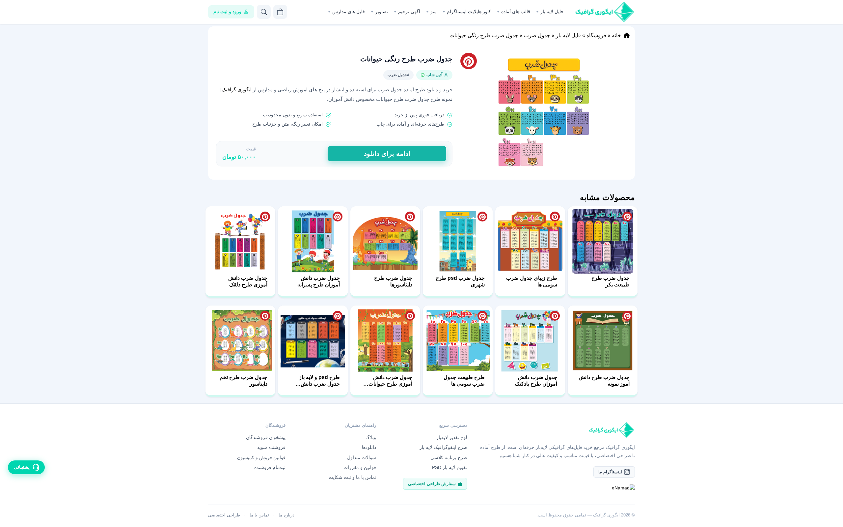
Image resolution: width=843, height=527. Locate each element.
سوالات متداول (361, 457)
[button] (543, 112)
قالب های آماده (515, 11)
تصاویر (381, 11)
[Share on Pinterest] (627, 216)
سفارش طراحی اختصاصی (432, 483)
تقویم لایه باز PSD (449, 467)
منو (433, 11)
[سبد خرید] (280, 12)
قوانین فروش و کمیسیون (261, 457)
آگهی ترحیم (409, 11)
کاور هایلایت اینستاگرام (469, 11)
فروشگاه (596, 35)
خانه (616, 35)
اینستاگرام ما (610, 471)
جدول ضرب (537, 35)
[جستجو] (264, 12)
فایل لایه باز (551, 11)
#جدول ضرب (398, 75)
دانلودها (369, 447)
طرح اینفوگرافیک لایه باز (443, 447)
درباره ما (286, 514)
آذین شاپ (434, 75)
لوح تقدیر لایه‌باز (451, 437)
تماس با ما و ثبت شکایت (352, 477)
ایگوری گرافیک (237, 89)
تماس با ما (259, 514)
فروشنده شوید (271, 447)
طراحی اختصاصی (224, 514)
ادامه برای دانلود (387, 153)
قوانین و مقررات (359, 467)
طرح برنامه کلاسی (448, 457)
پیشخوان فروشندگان (266, 437)
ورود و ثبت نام (227, 11)
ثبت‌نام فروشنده (270, 467)
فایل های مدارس (348, 11)
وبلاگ (371, 437)
